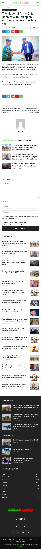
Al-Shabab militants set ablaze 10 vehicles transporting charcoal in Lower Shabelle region (24, 147)
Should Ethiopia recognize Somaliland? (25, 440)
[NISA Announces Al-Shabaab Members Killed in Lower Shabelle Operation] (34, 377)
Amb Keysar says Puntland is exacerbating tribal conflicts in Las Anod (11, 110)
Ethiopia (9, 7)
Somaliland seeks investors (21, 449)
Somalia (17, 539)
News (9, 10)
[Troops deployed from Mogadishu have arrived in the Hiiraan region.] (34, 358)
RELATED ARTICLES (9, 140)
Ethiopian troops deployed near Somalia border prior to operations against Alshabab (25, 416)
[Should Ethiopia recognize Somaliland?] (6, 442)
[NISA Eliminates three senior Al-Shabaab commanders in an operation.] (34, 303)
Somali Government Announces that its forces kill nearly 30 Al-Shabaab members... (14, 273)
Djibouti (24, 539)
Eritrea (17, 541)
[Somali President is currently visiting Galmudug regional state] (34, 330)
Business (22, 541)
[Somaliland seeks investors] (6, 451)
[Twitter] (23, 532)
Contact (29, 541)
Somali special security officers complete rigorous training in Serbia (30, 110)
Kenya (35, 539)
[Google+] (18, 532)
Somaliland (14, 10)
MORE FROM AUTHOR (25, 140)
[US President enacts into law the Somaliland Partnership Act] (6, 460)
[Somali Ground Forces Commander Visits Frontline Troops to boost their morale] (6, 166)
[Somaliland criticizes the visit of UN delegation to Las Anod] (34, 283)
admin (5, 27)
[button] (38, 2)
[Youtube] (28, 532)
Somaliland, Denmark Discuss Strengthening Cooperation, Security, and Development (14, 367)
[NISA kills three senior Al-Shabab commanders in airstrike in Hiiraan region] (34, 293)
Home (3, 7)
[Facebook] (13, 532)
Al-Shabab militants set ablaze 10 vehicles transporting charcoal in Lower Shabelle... (14, 243)
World (11, 541)
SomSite (20, 546)
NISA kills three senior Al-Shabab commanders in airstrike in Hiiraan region (13, 292)
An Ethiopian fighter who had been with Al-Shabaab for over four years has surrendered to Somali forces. (25, 157)
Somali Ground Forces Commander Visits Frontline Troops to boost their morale (25, 166)
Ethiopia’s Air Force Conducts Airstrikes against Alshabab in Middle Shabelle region (25, 426)
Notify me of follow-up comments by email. (15, 222)
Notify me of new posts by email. (13, 225)
